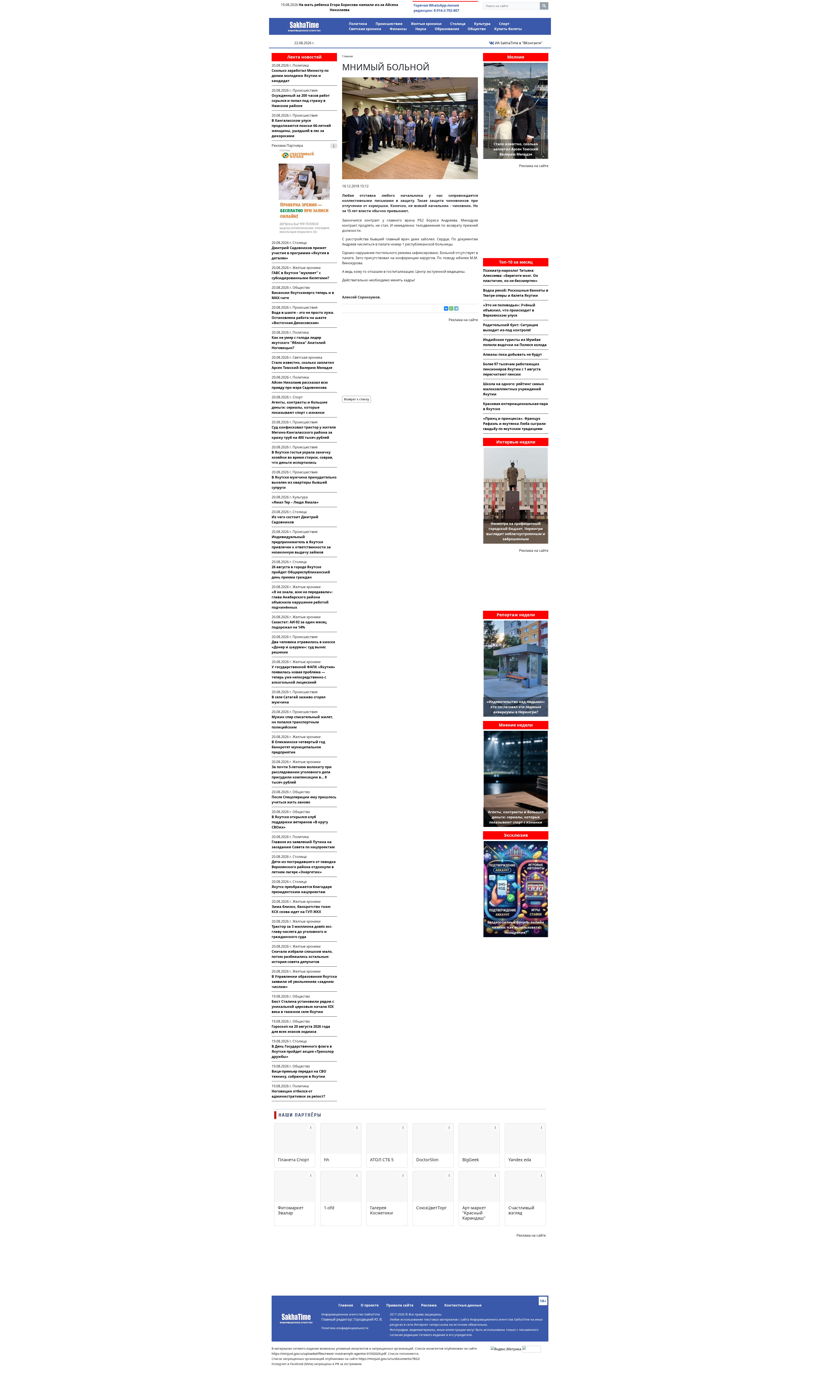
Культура (482, 23)
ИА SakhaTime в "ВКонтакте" (518, 43)
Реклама (429, 1305)
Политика (358, 23)
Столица (458, 23)
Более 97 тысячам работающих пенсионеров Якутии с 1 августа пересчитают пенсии (512, 369)
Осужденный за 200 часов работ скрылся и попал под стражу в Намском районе (301, 100)
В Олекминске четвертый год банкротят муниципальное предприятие (298, 747)
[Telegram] (456, 308)
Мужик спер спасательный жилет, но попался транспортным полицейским (302, 722)
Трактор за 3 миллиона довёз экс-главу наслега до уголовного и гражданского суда (302, 931)
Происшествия (389, 23)
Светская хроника (365, 28)
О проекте (370, 1305)
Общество (477, 28)
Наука (420, 28)
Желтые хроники (426, 23)
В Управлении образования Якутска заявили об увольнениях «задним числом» (304, 981)
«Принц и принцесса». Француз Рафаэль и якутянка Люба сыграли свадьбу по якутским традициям (514, 423)
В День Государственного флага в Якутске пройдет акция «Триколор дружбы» (303, 1051)
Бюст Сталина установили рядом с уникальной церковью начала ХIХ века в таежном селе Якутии (303, 1006)
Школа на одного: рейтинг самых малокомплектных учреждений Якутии (513, 389)
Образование (447, 28)
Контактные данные (463, 1305)
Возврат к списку (356, 399)
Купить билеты (508, 28)
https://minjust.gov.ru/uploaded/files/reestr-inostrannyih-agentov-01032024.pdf (329, 1354)
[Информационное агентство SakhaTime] (304, 25)
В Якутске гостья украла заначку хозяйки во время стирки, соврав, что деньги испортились (302, 457)
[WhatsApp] (451, 308)
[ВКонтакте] (446, 308)
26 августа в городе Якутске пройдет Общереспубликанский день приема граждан (301, 572)
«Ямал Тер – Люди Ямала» (295, 502)
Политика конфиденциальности (344, 1328)
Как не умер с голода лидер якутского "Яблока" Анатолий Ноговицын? (299, 342)
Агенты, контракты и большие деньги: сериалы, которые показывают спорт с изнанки (299, 407)
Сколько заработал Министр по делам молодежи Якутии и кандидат (300, 75)
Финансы (398, 28)
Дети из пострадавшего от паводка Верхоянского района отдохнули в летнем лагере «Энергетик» (304, 866)
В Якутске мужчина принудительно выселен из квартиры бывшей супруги (304, 482)
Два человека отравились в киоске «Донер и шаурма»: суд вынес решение (303, 647)
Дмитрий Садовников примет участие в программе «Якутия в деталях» (300, 252)
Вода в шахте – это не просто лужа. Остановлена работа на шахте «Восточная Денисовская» (303, 317)
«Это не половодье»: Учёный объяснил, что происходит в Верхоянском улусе (509, 310)
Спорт (504, 23)
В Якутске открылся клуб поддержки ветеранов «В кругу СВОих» (300, 822)
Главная (345, 1305)
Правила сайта (399, 1305)
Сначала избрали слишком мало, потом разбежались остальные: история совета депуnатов (302, 956)
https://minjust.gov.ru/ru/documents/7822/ (389, 1359)
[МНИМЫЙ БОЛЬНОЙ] (410, 128)
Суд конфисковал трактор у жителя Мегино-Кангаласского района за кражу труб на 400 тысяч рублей (304, 432)
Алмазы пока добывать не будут (512, 354)
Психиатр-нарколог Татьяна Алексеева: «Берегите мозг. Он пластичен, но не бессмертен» (510, 275)
